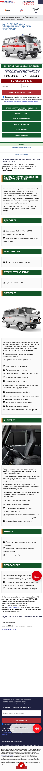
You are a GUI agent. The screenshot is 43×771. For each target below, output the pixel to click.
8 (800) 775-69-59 (28, 3)
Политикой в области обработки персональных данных (21, 101)
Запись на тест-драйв (21, 119)
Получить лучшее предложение (21, 93)
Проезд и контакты (9, 629)
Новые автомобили (13, 17)
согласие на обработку (7, 755)
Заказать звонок (21, 135)
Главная (3, 17)
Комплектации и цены (21, 151)
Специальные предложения (21, 147)
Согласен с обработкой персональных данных (22, 97)
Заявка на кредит (21, 113)
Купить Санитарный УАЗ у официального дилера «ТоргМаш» (21, 108)
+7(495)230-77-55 (13, 607)
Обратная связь (21, 130)
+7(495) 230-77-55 (28, 1)
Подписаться (21, 720)
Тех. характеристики (21, 154)
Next (39, 318)
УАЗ (23, 17)
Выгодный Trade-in (21, 124)
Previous (3, 318)
